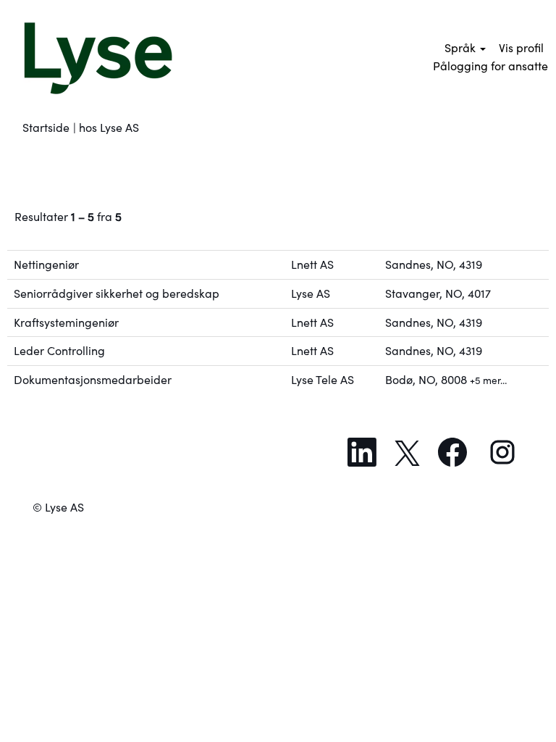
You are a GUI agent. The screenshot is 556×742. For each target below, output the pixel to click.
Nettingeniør (46, 264)
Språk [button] (462, 48)
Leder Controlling (59, 350)
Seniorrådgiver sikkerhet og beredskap (116, 293)
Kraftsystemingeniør (66, 322)
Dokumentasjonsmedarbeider (93, 379)
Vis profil (521, 48)
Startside (46, 127)
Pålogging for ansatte (490, 66)
